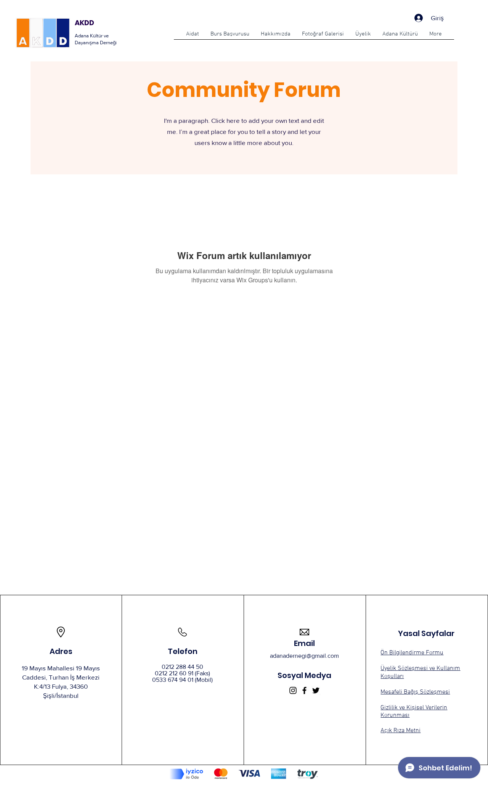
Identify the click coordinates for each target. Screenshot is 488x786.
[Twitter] (316, 690)
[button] (230, 36)
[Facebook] (304, 690)
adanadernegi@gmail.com (304, 655)
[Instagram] (293, 690)
